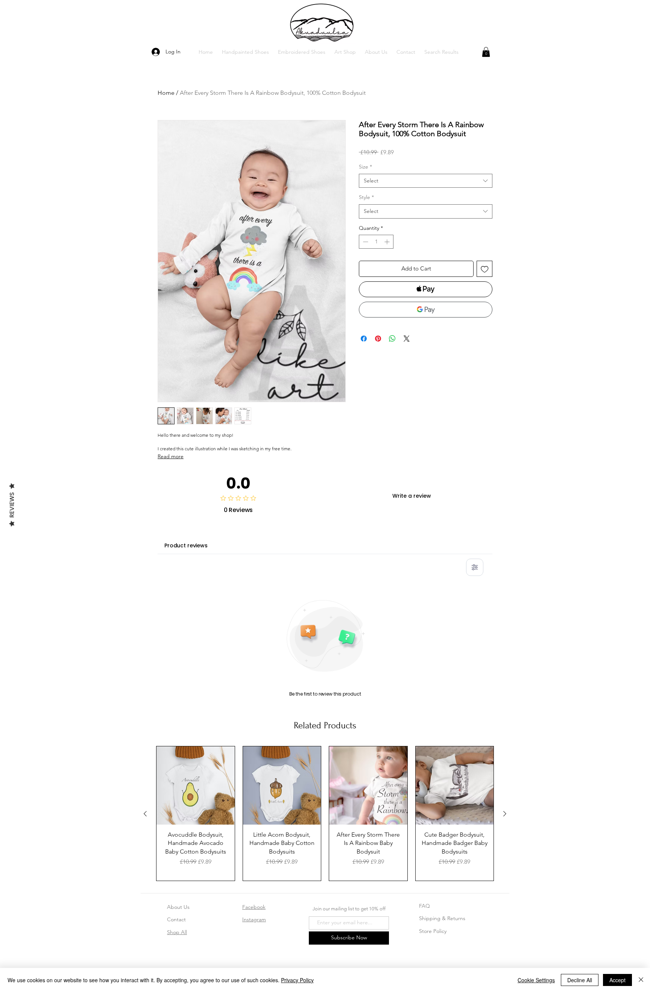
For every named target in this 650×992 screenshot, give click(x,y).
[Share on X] (406, 338)
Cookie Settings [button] (536, 980)
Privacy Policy (297, 980)
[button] (245, 52)
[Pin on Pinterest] (378, 338)
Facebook (254, 907)
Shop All (177, 932)
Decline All (579, 980)
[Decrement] (364, 241)
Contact (176, 919)
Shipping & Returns (442, 918)
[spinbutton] (376, 241)
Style (366, 197)
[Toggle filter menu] (474, 567)
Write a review (411, 496)
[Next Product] (504, 813)
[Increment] (387, 241)
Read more (171, 456)
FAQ (424, 905)
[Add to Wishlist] (485, 269)
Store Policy (432, 931)
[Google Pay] (425, 310)
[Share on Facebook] (363, 338)
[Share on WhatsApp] (392, 338)
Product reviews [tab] (186, 545)
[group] (325, 813)
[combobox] (425, 181)
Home (166, 92)
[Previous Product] (145, 813)
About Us (178, 907)
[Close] (640, 980)
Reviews (12, 505)
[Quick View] (195, 785)
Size (365, 166)
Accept (617, 980)
